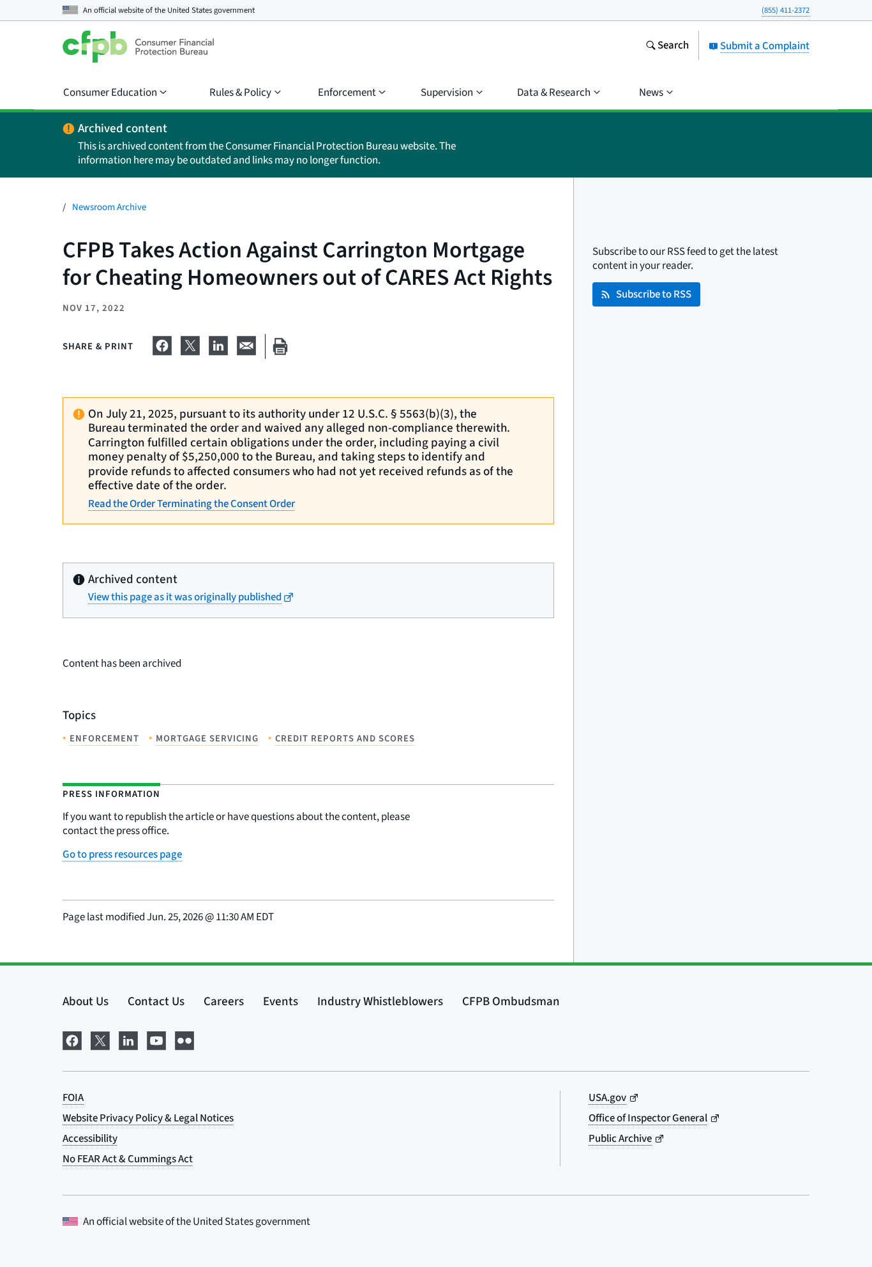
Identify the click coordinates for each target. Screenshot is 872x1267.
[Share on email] (246, 344)
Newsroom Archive (109, 207)
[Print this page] (280, 346)
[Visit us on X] (100, 1039)
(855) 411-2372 (785, 10)
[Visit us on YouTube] (156, 1039)
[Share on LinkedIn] (218, 344)
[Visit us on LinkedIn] (128, 1039)
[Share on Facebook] (162, 344)
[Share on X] (190, 344)
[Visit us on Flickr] (184, 1039)
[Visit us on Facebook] (72, 1039)
